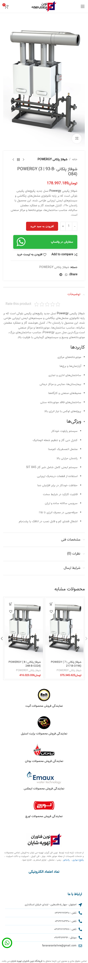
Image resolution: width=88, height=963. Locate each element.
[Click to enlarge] (77, 138)
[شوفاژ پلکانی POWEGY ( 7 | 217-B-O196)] (64, 628)
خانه (74, 159)
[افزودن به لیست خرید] (51, 611)
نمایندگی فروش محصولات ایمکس (44, 788)
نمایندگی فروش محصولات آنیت (44, 706)
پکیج (81, 860)
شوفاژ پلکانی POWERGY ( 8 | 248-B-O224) (25, 664)
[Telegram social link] (61, 274)
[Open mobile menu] (82, 6)
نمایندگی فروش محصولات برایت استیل (44, 733)
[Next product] (13, 159)
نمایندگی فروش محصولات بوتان (44, 761)
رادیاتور (66, 860)
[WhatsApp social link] (66, 274)
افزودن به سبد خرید (42, 226)
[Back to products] (18, 159)
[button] (51, 604)
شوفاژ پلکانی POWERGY (52, 159)
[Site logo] (44, 6)
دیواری (75, 860)
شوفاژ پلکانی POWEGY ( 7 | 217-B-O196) (66, 664)
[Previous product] (23, 159)
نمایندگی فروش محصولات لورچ (44, 816)
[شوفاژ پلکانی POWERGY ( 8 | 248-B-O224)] (24, 628)
